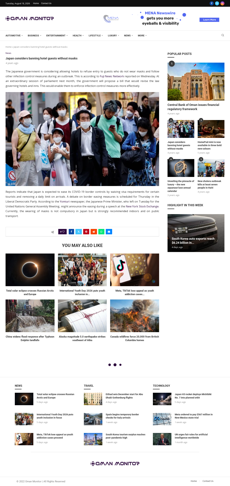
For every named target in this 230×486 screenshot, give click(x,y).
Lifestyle (95, 35)
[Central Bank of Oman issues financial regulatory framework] (196, 81)
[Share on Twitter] (78, 231)
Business (33, 35)
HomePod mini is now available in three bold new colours (210, 145)
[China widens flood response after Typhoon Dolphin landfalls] (30, 315)
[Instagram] (222, 3)
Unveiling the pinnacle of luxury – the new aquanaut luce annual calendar (181, 186)
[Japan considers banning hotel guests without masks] (181, 129)
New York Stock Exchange (142, 206)
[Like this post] (63, 231)
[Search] (222, 35)
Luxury (112, 35)
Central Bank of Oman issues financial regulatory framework (193, 107)
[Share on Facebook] (71, 231)
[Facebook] (212, 3)
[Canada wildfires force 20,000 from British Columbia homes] (134, 315)
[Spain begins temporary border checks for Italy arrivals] (93, 419)
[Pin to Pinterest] (86, 231)
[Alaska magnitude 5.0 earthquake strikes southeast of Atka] (82, 315)
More (141, 35)
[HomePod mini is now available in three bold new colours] (211, 129)
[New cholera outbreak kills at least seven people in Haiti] (211, 168)
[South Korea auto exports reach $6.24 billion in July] (196, 233)
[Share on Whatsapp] (101, 231)
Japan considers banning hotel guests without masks (179, 145)
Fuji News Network (112, 76)
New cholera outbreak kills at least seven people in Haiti (209, 184)
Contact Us (46, 3)
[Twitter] (217, 3)
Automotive (13, 35)
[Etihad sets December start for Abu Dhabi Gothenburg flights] (93, 399)
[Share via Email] (109, 231)
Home (36, 3)
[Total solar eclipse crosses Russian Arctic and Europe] (30, 270)
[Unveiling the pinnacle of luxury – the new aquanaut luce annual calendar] (181, 168)
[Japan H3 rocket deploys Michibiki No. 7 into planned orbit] (162, 399)
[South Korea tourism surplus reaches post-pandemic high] (93, 439)
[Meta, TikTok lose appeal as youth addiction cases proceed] (134, 270)
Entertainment (55, 35)
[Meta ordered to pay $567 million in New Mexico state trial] (162, 419)
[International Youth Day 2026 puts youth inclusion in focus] (82, 270)
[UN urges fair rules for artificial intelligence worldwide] (162, 439)
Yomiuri (65, 201)
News (127, 35)
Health (77, 35)
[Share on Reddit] (94, 231)
